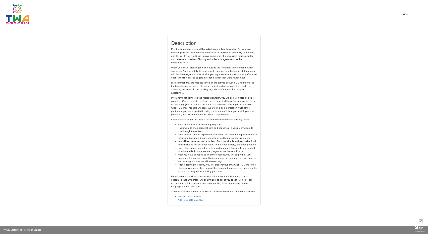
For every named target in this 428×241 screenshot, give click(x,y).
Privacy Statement (12, 229)
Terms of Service (32, 229)
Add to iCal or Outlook (189, 196)
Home (404, 13)
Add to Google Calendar (190, 199)
